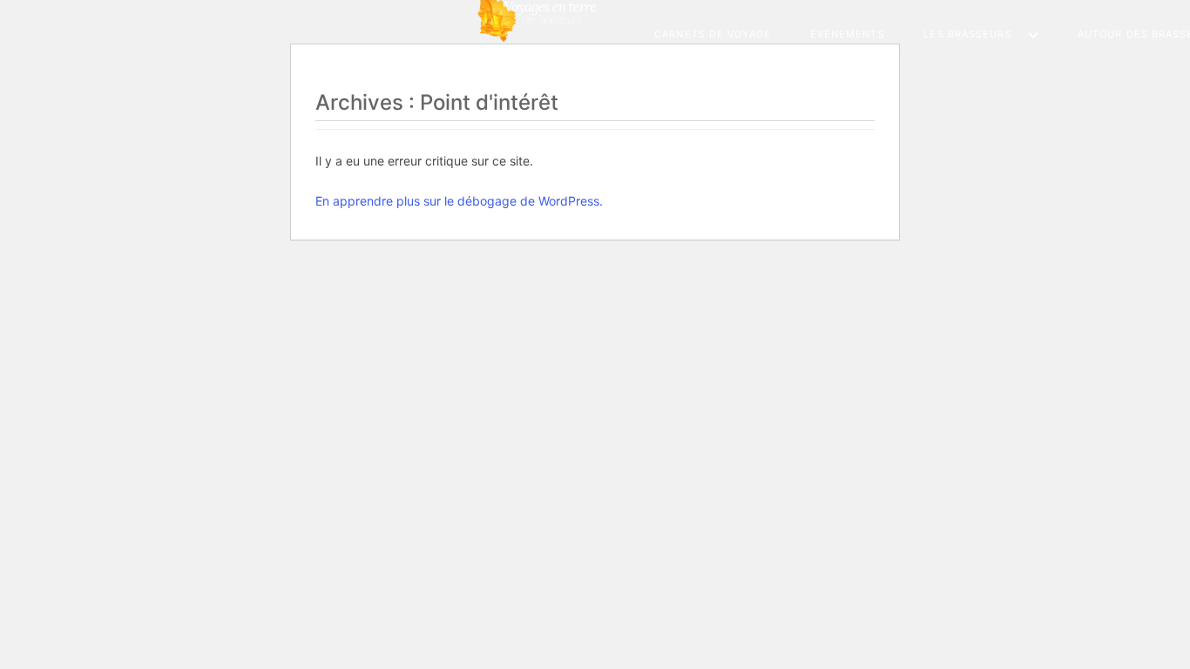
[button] (980, 34)
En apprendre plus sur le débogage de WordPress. (459, 200)
